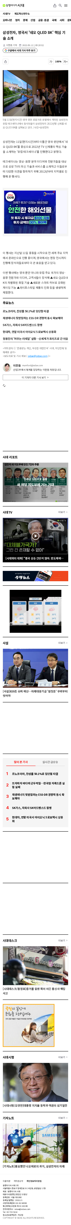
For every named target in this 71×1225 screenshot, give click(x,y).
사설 (5, 643)
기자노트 (8, 1118)
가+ (65, 61)
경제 (25, 20)
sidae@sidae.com (38, 356)
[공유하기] (54, 5)
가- (51, 61)
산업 (33, 20)
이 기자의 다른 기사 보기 (34, 377)
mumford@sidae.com (32, 365)
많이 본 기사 (21, 762)
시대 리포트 (10, 457)
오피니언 (7, 20)
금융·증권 (43, 20)
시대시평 (8, 1057)
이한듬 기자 (11, 45)
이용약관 (6, 1181)
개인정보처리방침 (34, 1181)
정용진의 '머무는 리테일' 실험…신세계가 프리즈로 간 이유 (35, 338)
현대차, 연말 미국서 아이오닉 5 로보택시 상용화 (29, 332)
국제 (54, 20)
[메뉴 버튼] (65, 5)
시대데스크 (10, 940)
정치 (17, 20)
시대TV (7, 512)
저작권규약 (18, 1181)
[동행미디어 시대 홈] (13, 5)
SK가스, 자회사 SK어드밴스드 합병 (22, 325)
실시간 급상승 (50, 762)
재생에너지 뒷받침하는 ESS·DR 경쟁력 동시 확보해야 (33, 318)
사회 (62, 20)
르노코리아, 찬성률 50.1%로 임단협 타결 (26, 311)
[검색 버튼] (60, 5)
